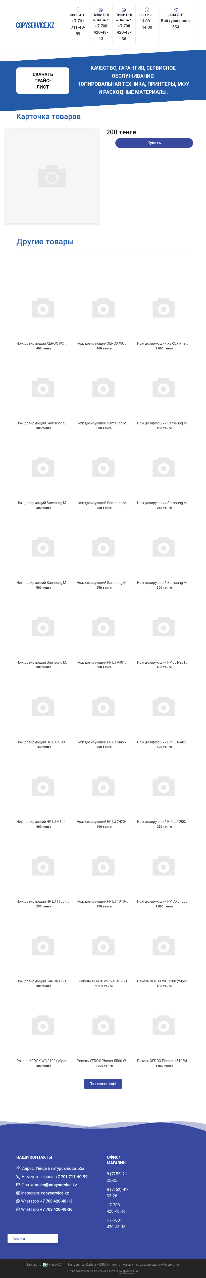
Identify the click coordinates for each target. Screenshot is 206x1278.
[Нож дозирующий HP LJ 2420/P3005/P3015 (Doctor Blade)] (103, 785)
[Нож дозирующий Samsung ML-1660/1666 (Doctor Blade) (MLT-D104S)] (43, 546)
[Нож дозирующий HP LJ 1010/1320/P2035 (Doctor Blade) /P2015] (103, 865)
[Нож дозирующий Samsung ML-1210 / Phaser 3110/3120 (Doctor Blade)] (43, 626)
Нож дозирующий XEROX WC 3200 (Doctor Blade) (57, 343)
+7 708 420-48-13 (56, 1201)
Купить (154, 143)
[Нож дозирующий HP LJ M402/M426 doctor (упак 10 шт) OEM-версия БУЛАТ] (163, 705)
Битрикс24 (126, 1271)
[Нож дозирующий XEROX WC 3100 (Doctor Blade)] (103, 307)
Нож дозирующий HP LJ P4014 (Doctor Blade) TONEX (120, 662)
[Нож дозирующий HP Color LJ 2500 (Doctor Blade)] (163, 865)
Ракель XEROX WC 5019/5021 (103, 981)
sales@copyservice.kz (56, 1184)
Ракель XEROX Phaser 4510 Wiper (164, 1061)
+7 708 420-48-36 (56, 1209)
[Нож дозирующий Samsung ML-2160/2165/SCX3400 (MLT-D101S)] (163, 386)
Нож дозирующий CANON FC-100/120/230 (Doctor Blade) (63, 981)
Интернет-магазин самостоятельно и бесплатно (143, 1264)
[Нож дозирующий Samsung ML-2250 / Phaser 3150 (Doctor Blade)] (103, 386)
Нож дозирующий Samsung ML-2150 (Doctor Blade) (59, 503)
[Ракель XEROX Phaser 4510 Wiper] (163, 1024)
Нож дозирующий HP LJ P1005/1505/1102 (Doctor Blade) (63, 742)
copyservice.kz (55, 1193)
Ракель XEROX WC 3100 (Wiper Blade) (47, 1061)
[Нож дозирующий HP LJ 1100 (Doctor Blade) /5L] (43, 865)
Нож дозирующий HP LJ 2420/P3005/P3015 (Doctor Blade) (125, 822)
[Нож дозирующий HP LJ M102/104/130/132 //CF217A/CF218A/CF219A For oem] (43, 785)
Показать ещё (103, 1084)
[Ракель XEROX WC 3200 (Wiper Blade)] (163, 944)
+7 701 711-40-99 (71, 1176)
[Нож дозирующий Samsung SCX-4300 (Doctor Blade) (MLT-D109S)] (43, 386)
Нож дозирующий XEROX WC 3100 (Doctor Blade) (117, 343)
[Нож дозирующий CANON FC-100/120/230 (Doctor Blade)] (43, 944)
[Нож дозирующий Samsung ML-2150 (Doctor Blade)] (43, 466)
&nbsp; (173, 1163)
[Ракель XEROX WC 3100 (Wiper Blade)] (43, 1024)
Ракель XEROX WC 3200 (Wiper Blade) (167, 981)
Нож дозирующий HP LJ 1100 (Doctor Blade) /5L (56, 901)
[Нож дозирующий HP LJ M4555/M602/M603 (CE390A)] (103, 705)
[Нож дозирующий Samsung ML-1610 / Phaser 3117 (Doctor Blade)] (163, 546)
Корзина (19, 1239)
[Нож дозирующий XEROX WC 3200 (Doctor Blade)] (43, 307)
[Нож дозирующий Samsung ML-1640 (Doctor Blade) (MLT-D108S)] (103, 546)
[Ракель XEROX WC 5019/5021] (103, 944)
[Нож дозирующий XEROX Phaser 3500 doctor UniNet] (163, 307)
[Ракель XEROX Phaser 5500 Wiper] (103, 1024)
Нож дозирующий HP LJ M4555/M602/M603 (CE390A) (121, 742)
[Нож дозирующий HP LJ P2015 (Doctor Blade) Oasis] (163, 626)
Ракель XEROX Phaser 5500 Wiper (104, 1061)
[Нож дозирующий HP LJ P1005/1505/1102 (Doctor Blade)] (43, 705)
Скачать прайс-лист (43, 81)
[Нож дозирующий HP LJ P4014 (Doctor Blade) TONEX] (103, 626)
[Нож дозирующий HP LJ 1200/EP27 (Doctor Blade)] (163, 785)
